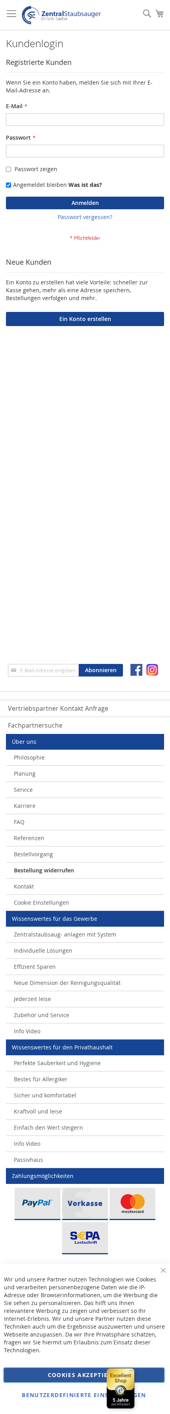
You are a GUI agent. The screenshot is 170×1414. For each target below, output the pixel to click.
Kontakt (24, 886)
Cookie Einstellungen (41, 902)
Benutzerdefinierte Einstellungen (84, 1395)
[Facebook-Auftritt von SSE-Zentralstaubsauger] (136, 670)
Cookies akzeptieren (84, 1375)
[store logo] (61, 15)
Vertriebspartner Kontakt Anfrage (58, 708)
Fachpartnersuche (35, 725)
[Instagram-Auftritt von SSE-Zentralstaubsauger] (152, 670)
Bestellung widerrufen (44, 870)
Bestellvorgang (33, 854)
